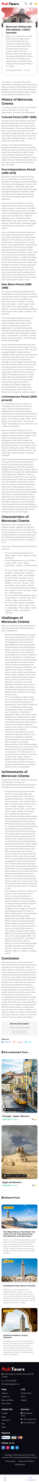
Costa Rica (6, 1420)
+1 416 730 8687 (10, 1381)
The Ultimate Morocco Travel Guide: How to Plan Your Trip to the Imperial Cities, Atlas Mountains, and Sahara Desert (19, 1234)
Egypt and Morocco (12, 1182)
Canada (4, 1413)
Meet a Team (6, 1403)
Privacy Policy (26, 1393)
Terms (23, 1397)
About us (5, 1393)
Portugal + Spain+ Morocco (15, 1116)
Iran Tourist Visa (29, 1423)
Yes (16, 1032)
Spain (4, 1427)
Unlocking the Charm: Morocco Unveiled (19, 1286)
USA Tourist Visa (30, 1419)
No (22, 1032)
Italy (3, 1424)
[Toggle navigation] (26, 3)
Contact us (5, 1397)
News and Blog (7, 1400)
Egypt (4, 1417)
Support (24, 1400)
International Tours (26, 1414)
